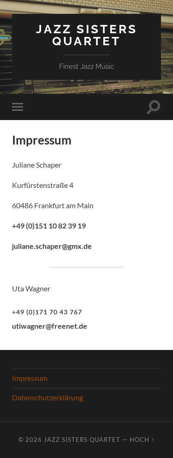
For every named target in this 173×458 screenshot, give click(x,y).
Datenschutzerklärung (47, 397)
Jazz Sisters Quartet (86, 35)
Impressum (30, 378)
